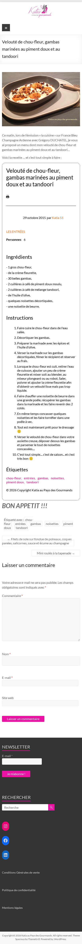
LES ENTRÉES (15, 231)
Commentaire (12, 596)
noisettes (57, 478)
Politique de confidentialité (18, 890)
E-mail (7, 677)
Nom (6, 654)
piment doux (15, 482)
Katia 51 (57, 218)
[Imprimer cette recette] (7, 197)
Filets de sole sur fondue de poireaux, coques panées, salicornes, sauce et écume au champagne (37, 541)
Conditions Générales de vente (21, 872)
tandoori (32, 482)
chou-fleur (13, 478)
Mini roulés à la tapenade (56, 553)
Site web (8, 698)
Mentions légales (12, 907)
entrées (29, 478)
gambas (43, 478)
